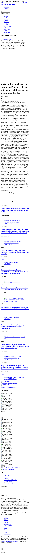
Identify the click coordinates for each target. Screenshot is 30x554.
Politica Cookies (8, 481)
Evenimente (7, 29)
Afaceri (6, 19)
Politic (5, 23)
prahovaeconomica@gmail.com (10, 541)
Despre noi (6, 7)
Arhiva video (7, 32)
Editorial (6, 520)
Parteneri (6, 477)
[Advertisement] (15, 65)
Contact (6, 8)
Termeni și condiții (8, 483)
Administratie (7, 25)
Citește (2, 218)
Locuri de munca (8, 26)
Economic (6, 22)
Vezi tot (3, 411)
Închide (3, 466)
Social (5, 17)
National (6, 27)
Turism (5, 30)
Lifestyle (6, 20)
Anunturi (6, 16)
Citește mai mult (6, 39)
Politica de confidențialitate (10, 480)
